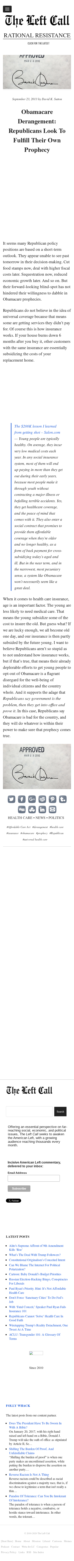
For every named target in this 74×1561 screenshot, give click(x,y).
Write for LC (28, 1546)
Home (18, 1541)
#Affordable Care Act (18, 827)
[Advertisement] (37, 197)
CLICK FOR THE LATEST (39, 43)
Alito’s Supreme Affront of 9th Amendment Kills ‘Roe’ (36, 1247)
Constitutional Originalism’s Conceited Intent (37, 1260)
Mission (36, 1541)
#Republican (57, 833)
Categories (42, 1546)
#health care (57, 827)
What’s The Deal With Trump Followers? (35, 1255)
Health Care (20, 817)
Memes (68, 1541)
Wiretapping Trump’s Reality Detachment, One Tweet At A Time (38, 1327)
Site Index (38, 1552)
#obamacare (27, 833)
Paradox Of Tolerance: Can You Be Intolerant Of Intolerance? (37, 1498)
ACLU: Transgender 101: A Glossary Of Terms (34, 1336)
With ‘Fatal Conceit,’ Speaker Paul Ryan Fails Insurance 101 (37, 1309)
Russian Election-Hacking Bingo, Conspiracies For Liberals (38, 1281)
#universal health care (35, 839)
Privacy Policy (9, 1552)
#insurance (13, 833)
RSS (29, 1552)
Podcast (5, 1546)
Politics (56, 817)
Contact (15, 1546)
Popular (54, 1546)
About (26, 1541)
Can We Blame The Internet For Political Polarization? (34, 1267)
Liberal (46, 1541)
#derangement (40, 827)
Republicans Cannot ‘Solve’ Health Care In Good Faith (36, 1318)
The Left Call (43, 1533)
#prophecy (42, 833)
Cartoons (57, 1541)
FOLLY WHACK (18, 1405)
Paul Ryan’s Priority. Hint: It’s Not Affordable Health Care (37, 1290)
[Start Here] (7, 1541)
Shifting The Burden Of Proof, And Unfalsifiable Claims (31, 1451)
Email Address (17, 1172)
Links (22, 1552)
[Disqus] (37, 914)
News (40, 817)
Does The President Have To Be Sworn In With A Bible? (35, 1425)
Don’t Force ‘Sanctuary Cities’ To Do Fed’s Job (36, 1299)
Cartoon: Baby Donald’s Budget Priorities (35, 1274)
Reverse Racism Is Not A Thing (29, 1474)
